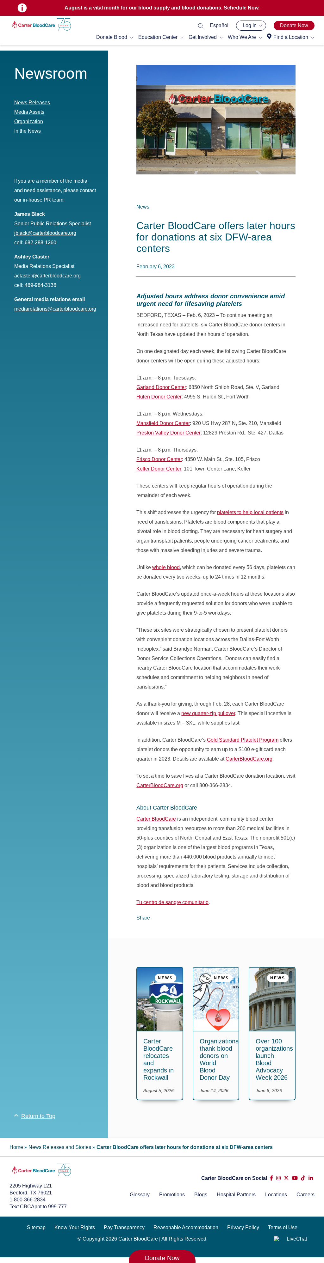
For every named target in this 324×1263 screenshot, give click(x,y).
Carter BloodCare (175, 808)
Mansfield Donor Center (163, 423)
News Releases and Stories (59, 1147)
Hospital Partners (236, 1194)
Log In (250, 25)
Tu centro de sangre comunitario (172, 902)
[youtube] (295, 1178)
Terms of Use (282, 1227)
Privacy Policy (243, 1227)
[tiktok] (303, 1178)
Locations (276, 1194)
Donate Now (294, 25)
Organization (28, 121)
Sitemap (36, 1227)
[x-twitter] (286, 1178)
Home (16, 1147)
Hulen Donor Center (159, 396)
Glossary (140, 1194)
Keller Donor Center (158, 468)
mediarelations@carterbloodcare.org (55, 309)
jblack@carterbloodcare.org (45, 233)
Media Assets (29, 112)
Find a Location (290, 37)
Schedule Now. (241, 7)
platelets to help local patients (250, 512)
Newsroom (50, 73)
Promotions (172, 1194)
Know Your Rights (74, 1227)
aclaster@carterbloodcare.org (47, 275)
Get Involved (203, 37)
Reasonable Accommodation (185, 1227)
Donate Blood (111, 37)
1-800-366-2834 (27, 1199)
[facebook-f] (271, 1178)
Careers (305, 1194)
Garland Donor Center (161, 387)
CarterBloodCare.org (249, 759)
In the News (27, 131)
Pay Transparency (124, 1227)
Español (219, 25)
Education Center (158, 37)
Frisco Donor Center (159, 459)
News (142, 206)
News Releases (32, 102)
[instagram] (278, 1178)
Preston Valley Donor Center (168, 432)
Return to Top (38, 1116)
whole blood (166, 567)
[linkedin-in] (310, 1178)
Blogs (200, 1194)
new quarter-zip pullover (208, 713)
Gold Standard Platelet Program (242, 740)
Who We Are (242, 37)
